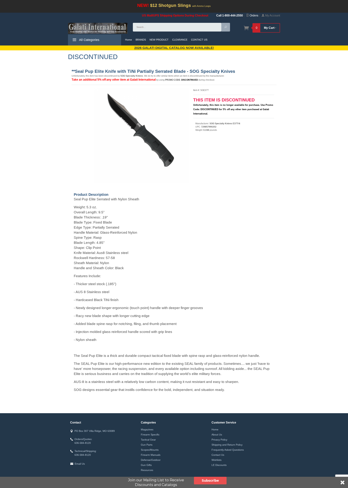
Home (128, 39)
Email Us (80, 463)
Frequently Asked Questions (228, 449)
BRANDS (141, 39)
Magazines (147, 429)
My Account (272, 15)
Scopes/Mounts (150, 449)
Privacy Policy (219, 439)
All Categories (88, 40)
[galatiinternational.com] (98, 28)
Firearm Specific (150, 434)
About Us (217, 434)
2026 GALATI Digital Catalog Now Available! (174, 48)
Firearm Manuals (150, 454)
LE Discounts (219, 465)
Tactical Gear (148, 439)
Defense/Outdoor (151, 459)
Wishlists (216, 459)
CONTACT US (199, 39)
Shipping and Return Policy (227, 444)
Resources (147, 470)
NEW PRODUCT (159, 39)
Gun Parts (146, 444)
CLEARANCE (179, 39)
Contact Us (218, 454)
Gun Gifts (146, 465)
